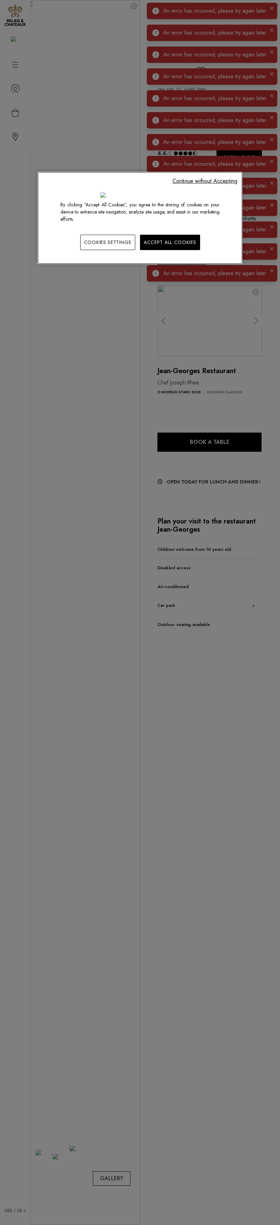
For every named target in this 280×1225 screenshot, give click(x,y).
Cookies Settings (107, 242)
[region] (140, 218)
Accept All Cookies (170, 242)
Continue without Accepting (204, 181)
